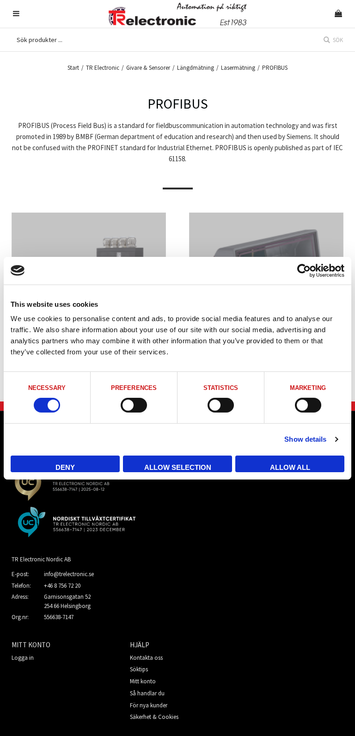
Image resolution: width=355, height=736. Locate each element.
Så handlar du (147, 693)
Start (73, 68)
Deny (65, 467)
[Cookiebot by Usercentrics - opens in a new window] (303, 270)
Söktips (139, 669)
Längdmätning (195, 68)
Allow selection (177, 467)
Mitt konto (143, 681)
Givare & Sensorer (148, 68)
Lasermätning (238, 68)
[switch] (134, 405)
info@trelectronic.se (69, 574)
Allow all (290, 467)
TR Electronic (102, 68)
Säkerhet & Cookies (154, 717)
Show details (305, 439)
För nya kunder (148, 705)
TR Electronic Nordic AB (41, 559)
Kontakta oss (146, 658)
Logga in (23, 658)
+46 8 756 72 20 (62, 586)
